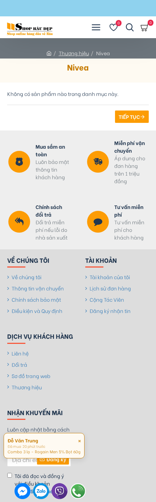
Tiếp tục (129, 116)
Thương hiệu (74, 53)
